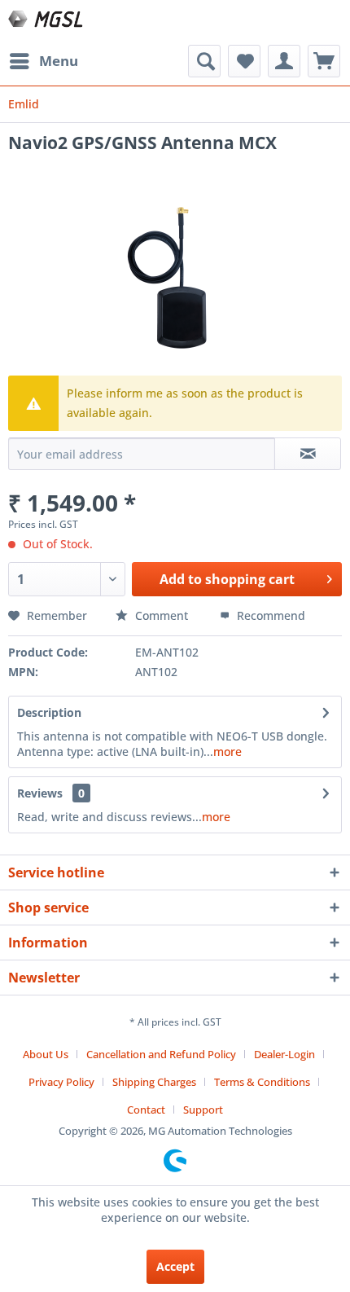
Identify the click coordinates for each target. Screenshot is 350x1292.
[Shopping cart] (324, 61)
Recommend (269, 615)
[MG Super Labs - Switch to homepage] (46, 22)
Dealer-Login (284, 1054)
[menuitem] (43, 61)
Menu (58, 60)
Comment (161, 615)
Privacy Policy (61, 1081)
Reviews (40, 793)
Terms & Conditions (262, 1081)
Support (203, 1109)
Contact (146, 1109)
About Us (45, 1054)
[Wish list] (244, 61)
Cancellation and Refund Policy (161, 1054)
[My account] (284, 61)
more (227, 751)
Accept (175, 1266)
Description (49, 712)
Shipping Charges (154, 1081)
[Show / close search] (204, 61)
